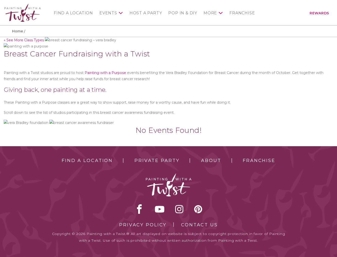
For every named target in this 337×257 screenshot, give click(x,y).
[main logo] (22, 5)
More (210, 13)
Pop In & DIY (182, 13)
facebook (139, 209)
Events (108, 13)
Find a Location (73, 13)
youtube (159, 209)
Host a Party (146, 13)
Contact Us (199, 225)
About (211, 160)
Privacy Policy (143, 225)
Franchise (242, 13)
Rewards (319, 13)
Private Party (156, 160)
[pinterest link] (198, 209)
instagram (179, 209)
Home (17, 31)
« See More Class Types (24, 40)
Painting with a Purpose (105, 72)
